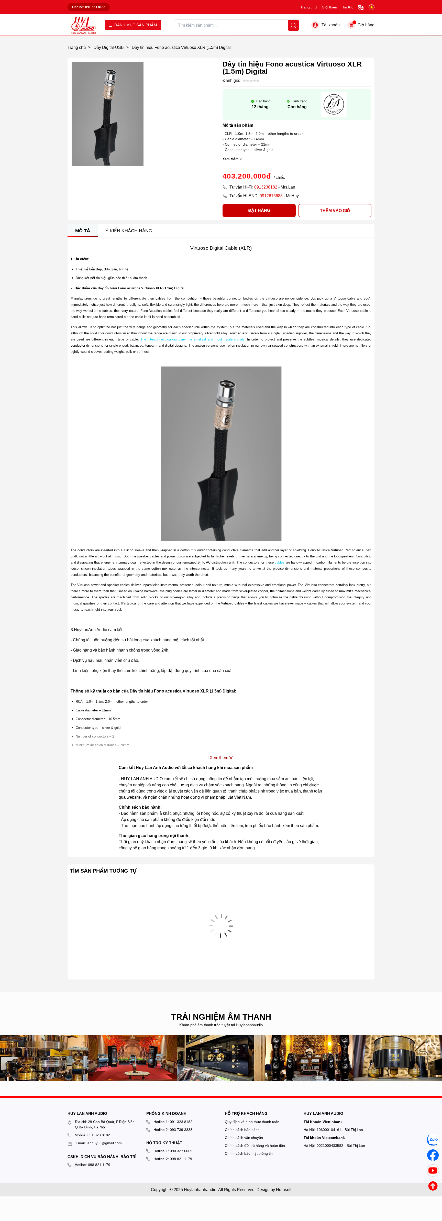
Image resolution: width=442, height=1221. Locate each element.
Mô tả (82, 230)
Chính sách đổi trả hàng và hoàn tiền (255, 1145)
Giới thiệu (329, 7)
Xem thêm (231, 159)
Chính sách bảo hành (242, 1130)
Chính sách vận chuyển (244, 1138)
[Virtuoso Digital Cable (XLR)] (221, 454)
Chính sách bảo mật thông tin (249, 1153)
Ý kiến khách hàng (128, 230)
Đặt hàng (259, 210)
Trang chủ (308, 7)
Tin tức (347, 7)
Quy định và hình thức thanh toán (252, 1122)
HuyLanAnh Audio (90, 630)
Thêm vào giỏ (335, 210)
